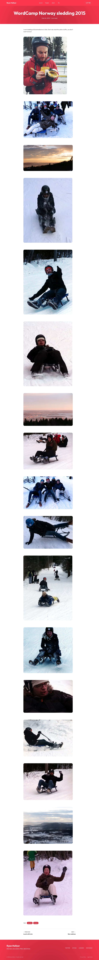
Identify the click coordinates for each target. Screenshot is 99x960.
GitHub (74, 948)
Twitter (67, 948)
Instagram (89, 948)
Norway (35, 923)
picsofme (30, 923)
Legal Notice (89, 957)
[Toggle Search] (58, 3)
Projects (47, 3)
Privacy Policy (83, 957)
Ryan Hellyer (11, 3)
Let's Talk (88, 3)
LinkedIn (81, 948)
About (53, 3)
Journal (40, 3)
